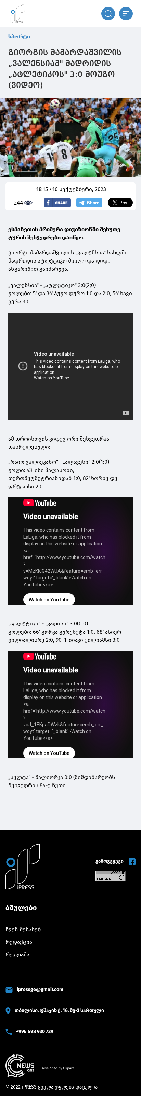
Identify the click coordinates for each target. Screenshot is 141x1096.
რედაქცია (18, 942)
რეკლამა (17, 954)
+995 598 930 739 (34, 1031)
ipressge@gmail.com (40, 989)
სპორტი (19, 36)
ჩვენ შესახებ (23, 929)
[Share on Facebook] (57, 202)
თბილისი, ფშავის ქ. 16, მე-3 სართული (59, 1010)
